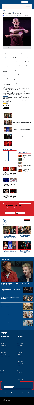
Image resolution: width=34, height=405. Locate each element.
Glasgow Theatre (3, 341)
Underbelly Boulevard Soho (26, 157)
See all (30, 111)
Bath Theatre (2, 343)
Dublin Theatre (19, 354)
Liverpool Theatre (3, 352)
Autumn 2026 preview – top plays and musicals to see (24, 236)
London (15, 15)
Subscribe (27, 211)
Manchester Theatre (3, 354)
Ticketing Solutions (20, 379)
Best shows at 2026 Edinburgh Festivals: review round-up (24, 251)
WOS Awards (11, 7)
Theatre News (19, 338)
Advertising (19, 374)
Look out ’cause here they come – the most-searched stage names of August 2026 (10, 236)
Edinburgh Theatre (20, 356)
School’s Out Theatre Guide (19, 7)
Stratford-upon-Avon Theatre (5, 356)
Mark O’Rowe (5, 57)
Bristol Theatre (19, 350)
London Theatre (3, 338)
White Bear (25, 159)
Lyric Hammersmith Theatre (26, 163)
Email (6, 211)
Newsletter (5, 7)
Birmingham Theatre (3, 345)
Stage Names (19, 372)
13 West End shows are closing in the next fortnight (10, 251)
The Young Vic (25, 171)
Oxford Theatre (19, 365)
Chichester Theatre (3, 347)
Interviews (19, 341)
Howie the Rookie (20, 49)
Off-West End (19, 15)
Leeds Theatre (2, 350)
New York (1, 374)
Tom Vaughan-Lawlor (10, 53)
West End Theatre (20, 343)
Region (17, 211)
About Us (18, 377)
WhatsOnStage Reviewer (9, 15)
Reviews (4, 10)
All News (18, 368)
